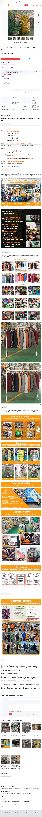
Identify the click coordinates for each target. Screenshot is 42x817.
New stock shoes (4, 778)
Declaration (32, 812)
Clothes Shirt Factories (6, 801)
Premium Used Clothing (35, 781)
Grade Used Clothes (5, 793)
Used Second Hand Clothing (6, 804)
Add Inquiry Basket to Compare (21, 42)
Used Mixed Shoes (4, 779)
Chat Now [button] (32, 58)
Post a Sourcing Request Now (32, 714)
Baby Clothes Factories (6, 798)
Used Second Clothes (29, 804)
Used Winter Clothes (34, 778)
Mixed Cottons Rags (34, 779)
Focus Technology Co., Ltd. (14, 812)
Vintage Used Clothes (27, 793)
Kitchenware (23, 781)
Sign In (3, 84)
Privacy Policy (37, 812)
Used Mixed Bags (4, 781)
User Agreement (27, 812)
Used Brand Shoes (24, 779)
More (2, 808)
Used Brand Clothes (14, 779)
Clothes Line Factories (27, 798)
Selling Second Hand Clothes (18, 804)
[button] (37, 92)
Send (10, 714)
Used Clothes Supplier (25, 801)
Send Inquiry (10, 58)
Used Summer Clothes (24, 778)
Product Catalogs (16, 775)
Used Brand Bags (14, 781)
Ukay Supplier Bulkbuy (5, 806)
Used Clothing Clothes (15, 801)
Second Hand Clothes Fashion (16, 793)
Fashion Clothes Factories (16, 798)
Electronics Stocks (14, 778)
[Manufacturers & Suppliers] (21, 2)
